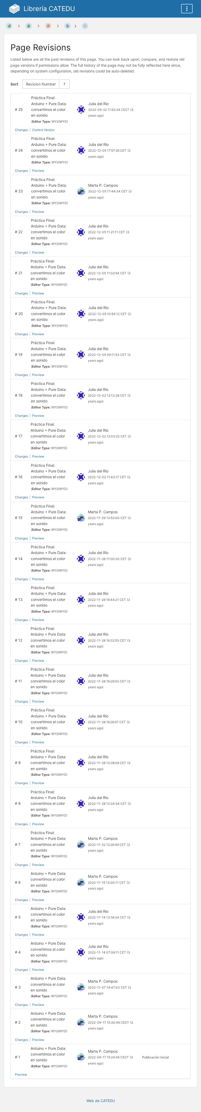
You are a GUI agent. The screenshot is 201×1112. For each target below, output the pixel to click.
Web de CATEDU (100, 1100)
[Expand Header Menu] (187, 8)
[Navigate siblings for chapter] (38, 26)
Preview (38, 171)
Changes (21, 130)
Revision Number (41, 84)
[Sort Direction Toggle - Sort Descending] (64, 84)
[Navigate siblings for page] (58, 26)
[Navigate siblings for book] (19, 26)
